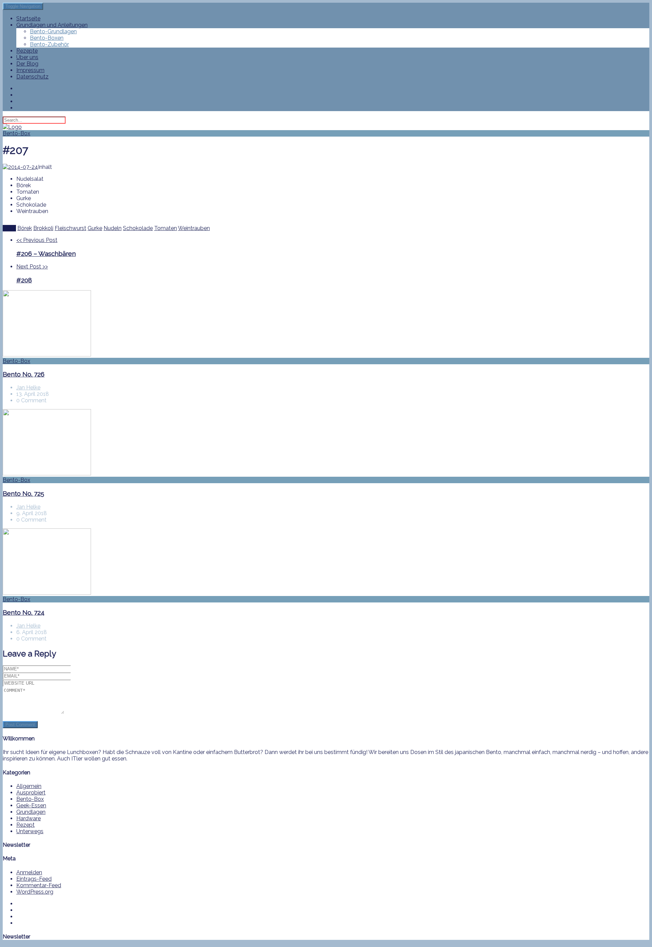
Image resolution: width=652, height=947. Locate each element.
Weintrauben (194, 228)
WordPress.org (34, 892)
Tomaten (165, 228)
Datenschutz (32, 76)
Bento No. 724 (23, 612)
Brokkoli (43, 228)
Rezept (25, 825)
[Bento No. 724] (326, 562)
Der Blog (27, 63)
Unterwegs (29, 831)
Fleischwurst (70, 228)
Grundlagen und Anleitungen (52, 25)
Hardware (28, 818)
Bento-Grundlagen (53, 31)
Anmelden (29, 872)
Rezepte (27, 51)
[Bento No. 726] (326, 324)
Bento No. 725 (23, 493)
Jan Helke (28, 387)
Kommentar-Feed (38, 885)
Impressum (30, 70)
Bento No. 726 (23, 374)
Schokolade (138, 228)
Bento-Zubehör (49, 44)
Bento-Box (16, 133)
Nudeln (113, 228)
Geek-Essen (31, 805)
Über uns (27, 57)
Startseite (28, 18)
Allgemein (28, 786)
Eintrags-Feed (34, 879)
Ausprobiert (31, 792)
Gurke (95, 228)
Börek (24, 228)
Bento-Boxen (47, 38)
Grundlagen (31, 812)
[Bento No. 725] (326, 443)
